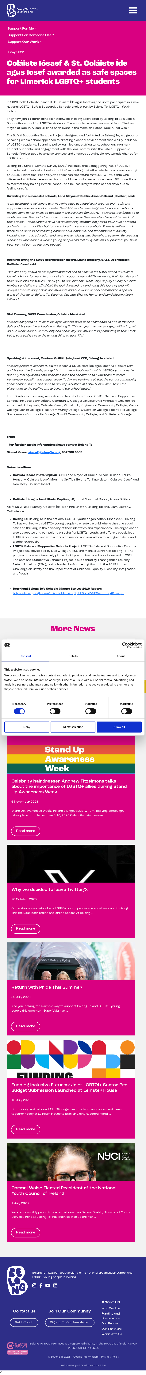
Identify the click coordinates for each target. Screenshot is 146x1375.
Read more (25, 831)
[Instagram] (34, 1286)
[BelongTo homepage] (17, 1280)
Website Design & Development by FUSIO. (83, 1365)
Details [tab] (73, 656)
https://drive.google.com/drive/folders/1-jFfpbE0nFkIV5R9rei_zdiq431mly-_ (68, 593)
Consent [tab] (25, 656)
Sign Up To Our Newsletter (69, 1322)
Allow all (119, 727)
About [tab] (121, 656)
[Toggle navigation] (133, 10)
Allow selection (73, 727)
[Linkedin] (55, 1286)
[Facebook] (40, 1286)
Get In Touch (24, 1322)
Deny (26, 727)
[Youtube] (47, 1286)
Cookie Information (85, 1356)
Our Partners (112, 1328)
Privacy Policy (110, 1356)
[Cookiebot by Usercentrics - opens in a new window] (125, 645)
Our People (110, 1323)
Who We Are (111, 1308)
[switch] (55, 711)
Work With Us (112, 1334)
